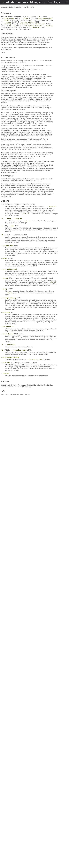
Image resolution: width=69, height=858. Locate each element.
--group (8, 22)
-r (9, 26)
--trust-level (39, 24)
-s (31, 16)
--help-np (18, 219)
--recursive (10, 345)
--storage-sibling (26, 22)
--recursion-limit (18, 350)
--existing (6, 24)
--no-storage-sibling (33, 26)
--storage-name (8, 18)
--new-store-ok (24, 24)
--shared (5, 20)
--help (8, 219)
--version (35, 27)
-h (27, 16)
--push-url (48, 26)
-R (14, 26)
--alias (25, 18)
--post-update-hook (44, 18)
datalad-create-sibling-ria (30, 2)
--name (11, 226)
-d (39, 16)
